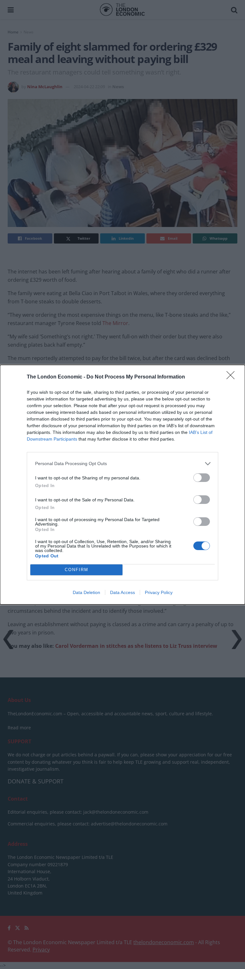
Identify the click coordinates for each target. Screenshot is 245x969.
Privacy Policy (159, 592)
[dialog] (122, 485)
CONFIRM (76, 569)
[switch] (201, 477)
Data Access (122, 592)
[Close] (232, 377)
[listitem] (122, 463)
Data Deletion (86, 592)
